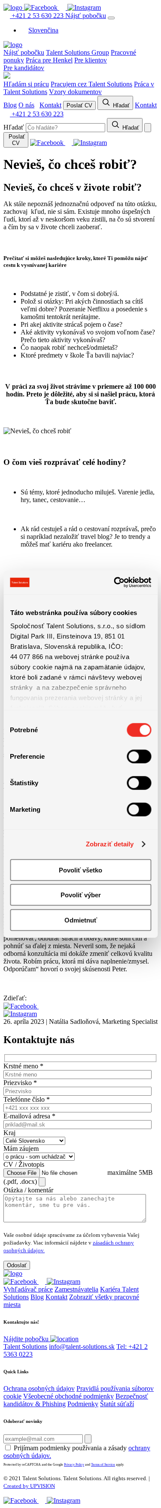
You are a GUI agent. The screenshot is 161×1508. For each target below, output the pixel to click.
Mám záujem (21, 1148)
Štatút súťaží (117, 1403)
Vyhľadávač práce (28, 1289)
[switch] (139, 756)
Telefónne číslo (26, 1099)
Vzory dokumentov (75, 91)
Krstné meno (23, 1066)
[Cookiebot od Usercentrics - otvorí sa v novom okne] (114, 582)
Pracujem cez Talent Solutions (91, 84)
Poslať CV (79, 105)
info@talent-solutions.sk (82, 1346)
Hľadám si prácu (26, 84)
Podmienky (82, 1403)
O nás (26, 105)
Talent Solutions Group (77, 52)
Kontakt (50, 105)
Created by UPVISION (29, 1486)
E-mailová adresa (29, 1116)
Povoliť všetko (80, 869)
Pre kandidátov (23, 67)
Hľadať (120, 105)
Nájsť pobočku (85, 15)
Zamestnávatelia (76, 1289)
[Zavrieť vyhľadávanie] (147, 127)
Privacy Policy (74, 1465)
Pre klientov (90, 60)
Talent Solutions (25, 1346)
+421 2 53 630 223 (37, 15)
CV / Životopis (23, 1164)
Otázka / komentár (28, 1190)
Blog (10, 105)
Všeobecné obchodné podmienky (68, 1396)
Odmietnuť (80, 919)
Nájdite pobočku (26, 1338)
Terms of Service (103, 1465)
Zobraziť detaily (110, 844)
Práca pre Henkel (49, 60)
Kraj (9, 1132)
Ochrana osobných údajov (39, 1388)
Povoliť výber (81, 895)
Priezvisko (20, 1082)
